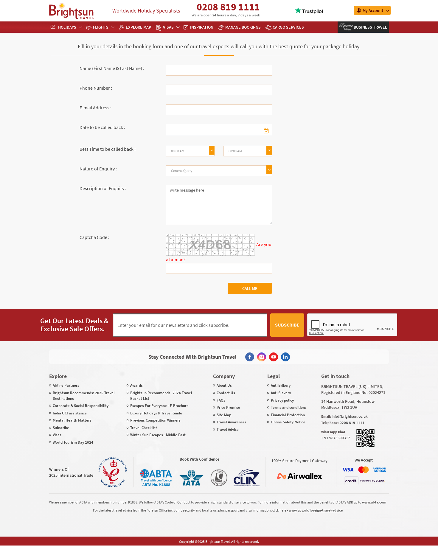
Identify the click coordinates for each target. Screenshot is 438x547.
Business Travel (370, 27)
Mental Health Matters (72, 420)
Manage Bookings (243, 27)
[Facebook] (249, 356)
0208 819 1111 (228, 7)
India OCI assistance (70, 413)
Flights (100, 27)
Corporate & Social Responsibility (80, 405)
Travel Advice (228, 429)
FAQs (221, 400)
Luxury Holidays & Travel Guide (156, 413)
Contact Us (226, 392)
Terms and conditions (289, 407)
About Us (224, 385)
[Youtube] (273, 356)
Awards (136, 385)
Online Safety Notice (288, 422)
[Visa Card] (348, 469)
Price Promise (228, 407)
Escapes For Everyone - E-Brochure (159, 405)
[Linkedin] (285, 356)
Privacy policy (282, 400)
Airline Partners (66, 385)
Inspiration (201, 27)
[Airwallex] (299, 476)
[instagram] (261, 356)
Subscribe (287, 325)
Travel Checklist (143, 427)
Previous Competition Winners (155, 420)
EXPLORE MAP (138, 27)
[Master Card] (363, 469)
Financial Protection (288, 414)
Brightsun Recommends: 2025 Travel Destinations (84, 395)
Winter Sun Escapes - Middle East (158, 434)
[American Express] (379, 469)
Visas (168, 27)
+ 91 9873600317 (335, 437)
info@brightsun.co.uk (350, 416)
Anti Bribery (281, 385)
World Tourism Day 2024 (73, 442)
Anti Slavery (281, 392)
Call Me (249, 288)
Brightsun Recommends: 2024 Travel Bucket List (161, 395)
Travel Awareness (231, 422)
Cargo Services (288, 27)
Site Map (224, 414)
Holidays (67, 27)
